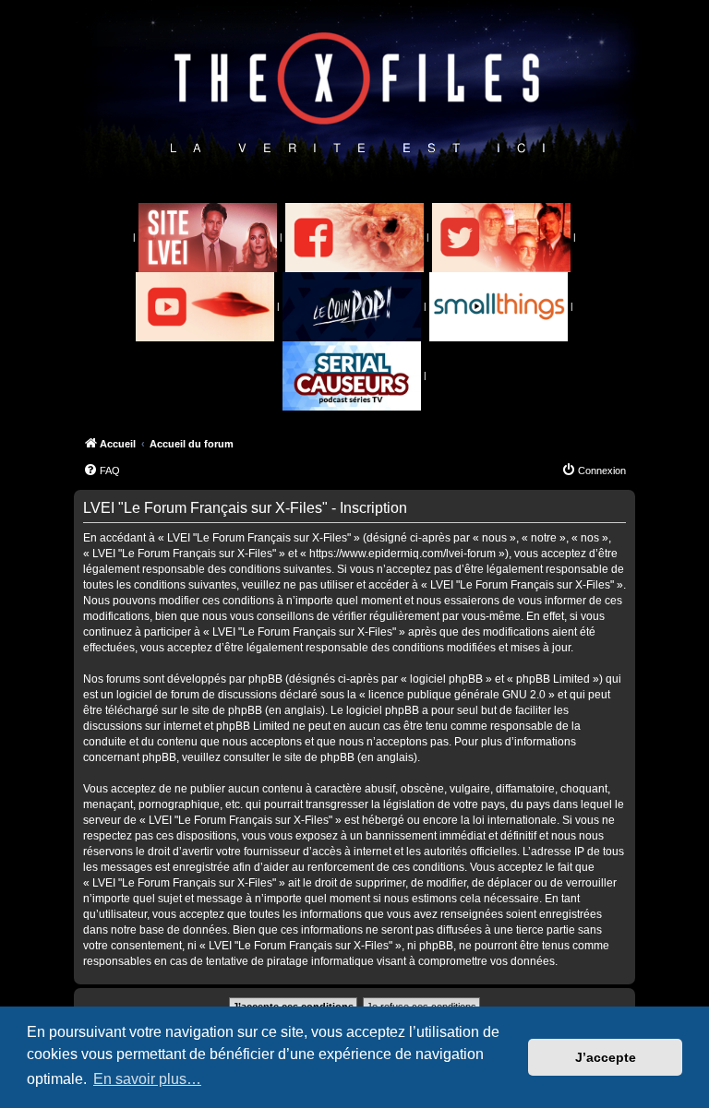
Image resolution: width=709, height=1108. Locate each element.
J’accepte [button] (605, 1057)
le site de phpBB (221, 710)
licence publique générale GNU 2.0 (457, 694)
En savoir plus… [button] (147, 1079)
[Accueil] (358, 93)
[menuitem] (101, 470)
